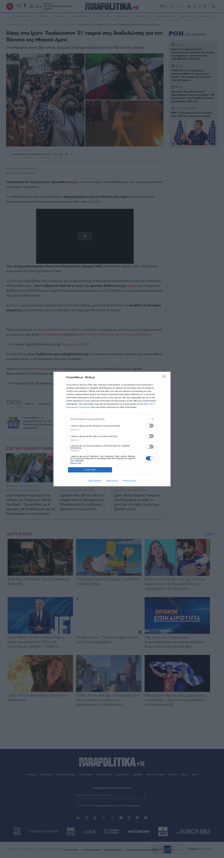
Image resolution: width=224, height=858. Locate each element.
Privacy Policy (129, 480)
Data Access (112, 480)
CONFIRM (90, 470)
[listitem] (112, 419)
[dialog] (112, 429)
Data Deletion (94, 480)
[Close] (165, 377)
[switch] (150, 426)
